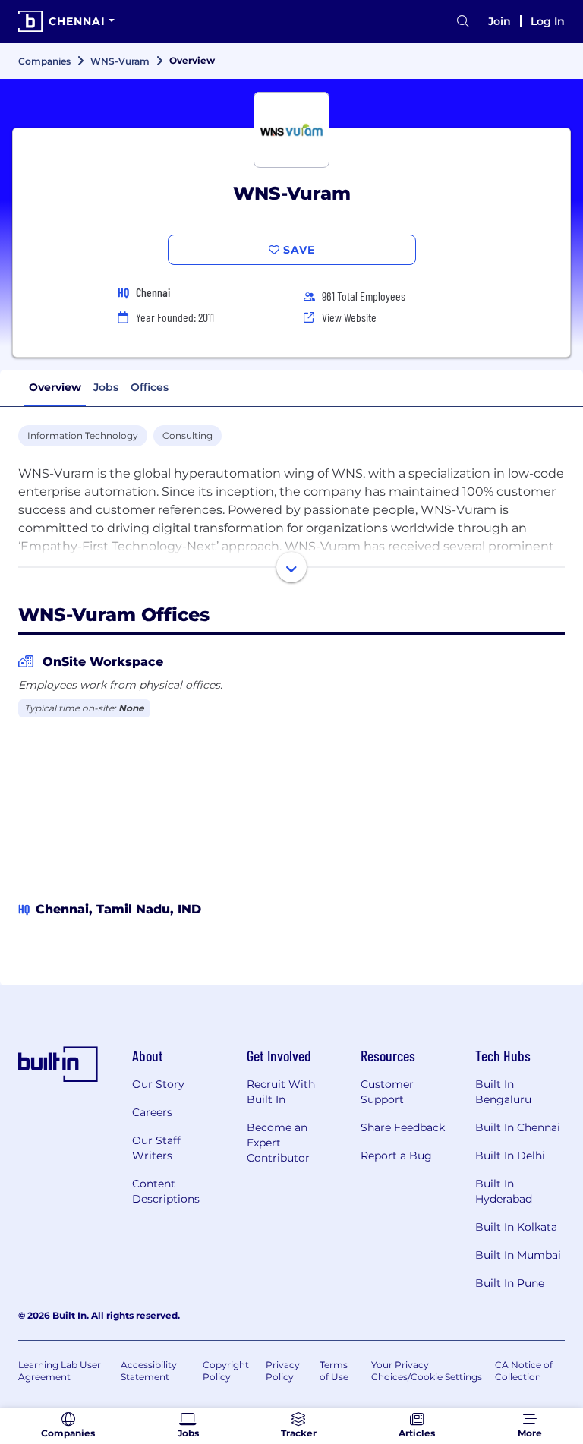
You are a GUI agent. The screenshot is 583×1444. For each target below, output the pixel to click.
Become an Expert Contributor (278, 1143)
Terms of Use (334, 1371)
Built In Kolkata (516, 1227)
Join (499, 21)
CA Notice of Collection (524, 1371)
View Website (349, 317)
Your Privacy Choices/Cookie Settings (426, 1371)
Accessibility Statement (149, 1371)
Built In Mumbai (518, 1255)
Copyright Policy (226, 1371)
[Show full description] (291, 567)
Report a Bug (396, 1155)
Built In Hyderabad (503, 1191)
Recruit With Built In (281, 1091)
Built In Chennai (517, 1127)
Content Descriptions (166, 1191)
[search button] (463, 21)
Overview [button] (55, 387)
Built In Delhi (510, 1155)
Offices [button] (150, 387)
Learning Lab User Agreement (59, 1371)
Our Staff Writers (156, 1147)
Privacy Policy (283, 1371)
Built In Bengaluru (503, 1091)
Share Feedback (403, 1127)
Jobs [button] (105, 387)
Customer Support (387, 1091)
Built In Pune (509, 1283)
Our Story (158, 1084)
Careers (152, 1112)
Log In (548, 21)
